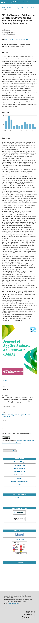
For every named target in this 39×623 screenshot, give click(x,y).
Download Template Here (19, 498)
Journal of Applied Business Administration (17, 2)
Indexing (19, 478)
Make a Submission (9, 451)
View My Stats (19, 539)
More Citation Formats (9, 406)
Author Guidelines (19, 468)
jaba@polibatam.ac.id (14, 603)
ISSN (19, 485)
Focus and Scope (19, 462)
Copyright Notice (19, 472)
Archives (9, 6)
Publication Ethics (19, 475)
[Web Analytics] (19, 535)
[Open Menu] (2, 2)
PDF (5, 380)
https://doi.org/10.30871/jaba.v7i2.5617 (17, 39)
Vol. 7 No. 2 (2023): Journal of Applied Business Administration (18, 8)
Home (3, 6)
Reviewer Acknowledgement (19, 481)
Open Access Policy (19, 465)
